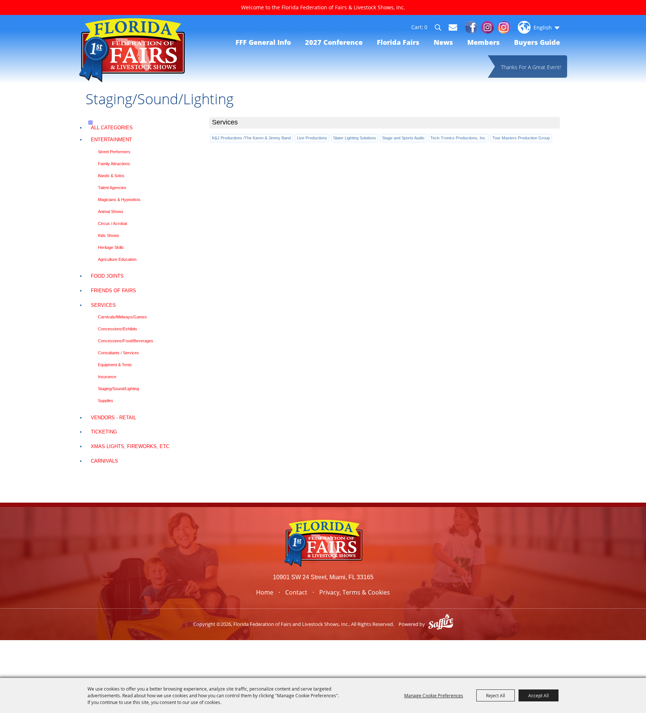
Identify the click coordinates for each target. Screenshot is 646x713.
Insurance (107, 376)
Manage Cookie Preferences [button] (433, 695)
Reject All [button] (495, 695)
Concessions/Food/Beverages (125, 341)
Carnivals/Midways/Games (122, 317)
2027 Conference (334, 42)
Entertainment (111, 139)
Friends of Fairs (113, 290)
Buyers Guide (537, 42)
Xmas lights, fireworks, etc (130, 446)
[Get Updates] (453, 27)
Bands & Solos (111, 175)
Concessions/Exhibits (117, 329)
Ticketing (104, 432)
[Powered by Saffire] (440, 624)
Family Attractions (114, 163)
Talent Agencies (112, 187)
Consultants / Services (118, 353)
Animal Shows (110, 211)
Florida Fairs (398, 42)
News (443, 42)
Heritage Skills (111, 247)
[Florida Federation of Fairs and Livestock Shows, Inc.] (132, 50)
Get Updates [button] (453, 27)
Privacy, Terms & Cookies (354, 592)
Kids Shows (108, 235)
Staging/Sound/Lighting (118, 388)
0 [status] (425, 27)
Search (441, 28)
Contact (296, 592)
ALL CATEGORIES (112, 127)
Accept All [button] (538, 695)
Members (483, 42)
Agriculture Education (117, 259)
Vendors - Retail (113, 417)
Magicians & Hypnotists (119, 199)
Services (103, 305)
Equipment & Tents (115, 364)
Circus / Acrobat (112, 223)
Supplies (105, 400)
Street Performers (114, 151)
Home (264, 592)
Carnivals (104, 461)
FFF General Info (263, 42)
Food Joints (107, 276)
